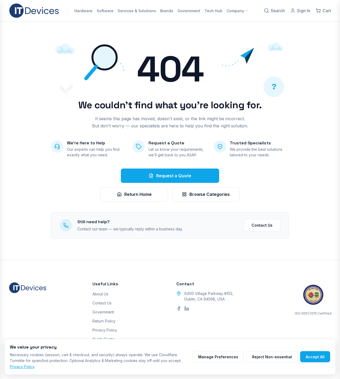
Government (188, 10)
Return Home (138, 194)
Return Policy (104, 321)
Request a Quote (173, 175)
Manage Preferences (218, 357)
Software (105, 10)
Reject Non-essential (272, 357)
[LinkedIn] (186, 308)
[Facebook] (178, 308)
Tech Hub (213, 10)
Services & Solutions (137, 10)
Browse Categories (209, 194)
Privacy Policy (104, 330)
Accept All (315, 357)
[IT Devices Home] (34, 10)
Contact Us (262, 225)
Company (235, 10)
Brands (166, 10)
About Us (100, 294)
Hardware (83, 10)
